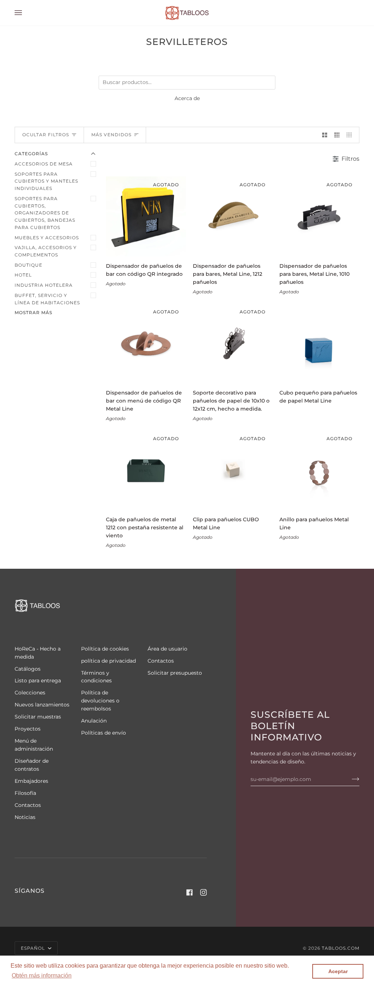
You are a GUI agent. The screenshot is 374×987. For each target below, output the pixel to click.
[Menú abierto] (26, 13)
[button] (42, 975)
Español (33, 948)
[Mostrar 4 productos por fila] (351, 135)
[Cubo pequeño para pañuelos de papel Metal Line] (319, 344)
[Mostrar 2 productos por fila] (324, 135)
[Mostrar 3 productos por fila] (337, 135)
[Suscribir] (349, 779)
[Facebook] (189, 892)
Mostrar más (33, 312)
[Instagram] (203, 892)
